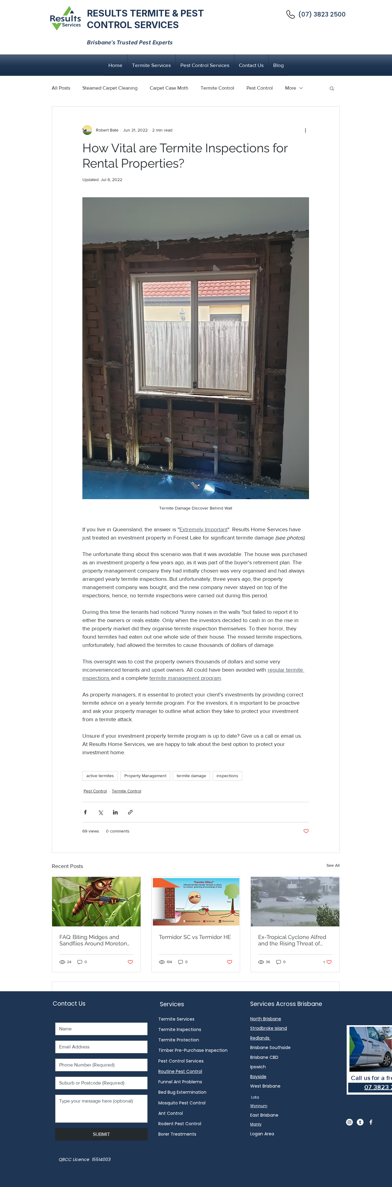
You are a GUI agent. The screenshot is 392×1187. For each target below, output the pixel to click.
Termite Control (217, 88)
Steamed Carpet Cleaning (110, 88)
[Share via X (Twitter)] (100, 812)
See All (333, 865)
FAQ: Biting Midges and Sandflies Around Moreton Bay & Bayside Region (93, 940)
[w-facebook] (371, 1122)
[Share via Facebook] (85, 812)
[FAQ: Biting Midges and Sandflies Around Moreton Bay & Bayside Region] (96, 901)
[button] (332, 88)
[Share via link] (130, 812)
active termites (100, 775)
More (290, 88)
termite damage (191, 775)
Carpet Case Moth (169, 88)
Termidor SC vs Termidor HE (195, 937)
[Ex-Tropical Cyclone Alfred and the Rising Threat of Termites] (295, 901)
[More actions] (305, 130)
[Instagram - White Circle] (349, 1122)
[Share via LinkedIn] (115, 812)
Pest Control (260, 88)
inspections (227, 775)
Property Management (145, 775)
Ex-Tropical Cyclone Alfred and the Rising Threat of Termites (292, 940)
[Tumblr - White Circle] (360, 1122)
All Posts (61, 88)
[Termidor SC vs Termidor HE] (196, 901)
